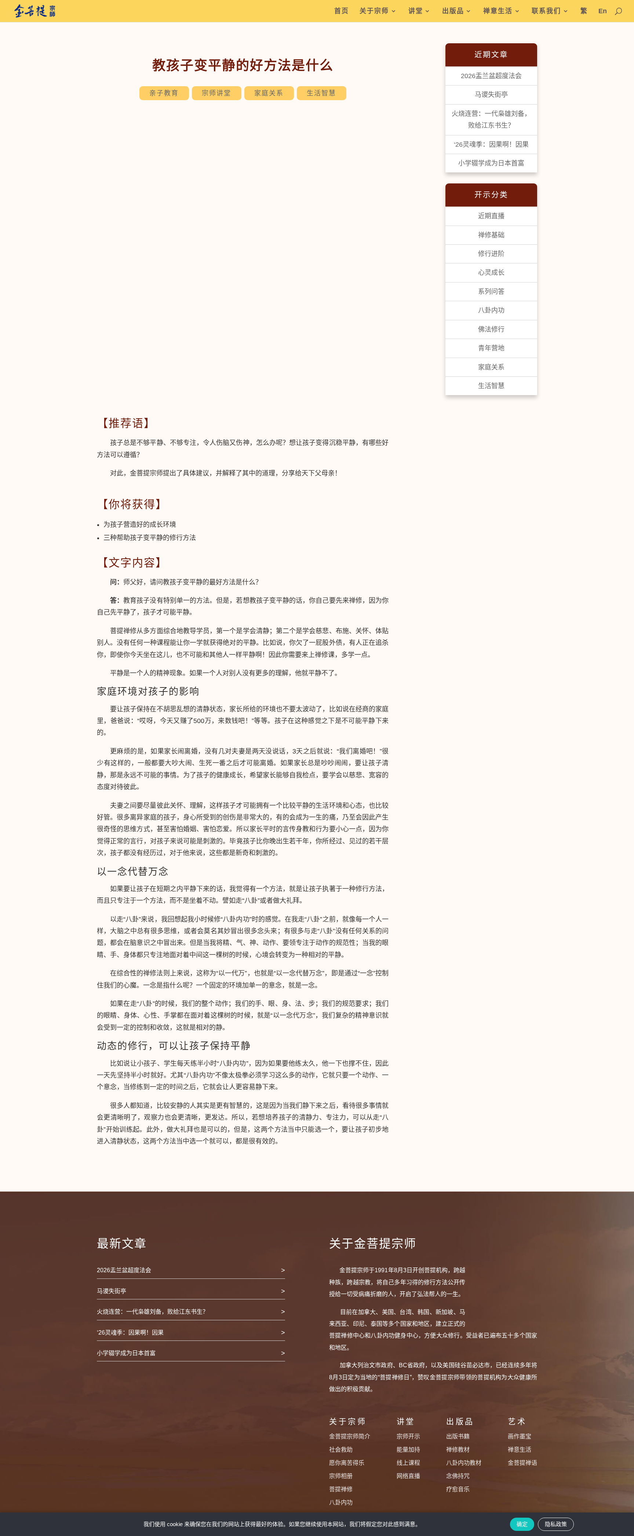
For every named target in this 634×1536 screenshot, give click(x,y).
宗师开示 (408, 1436)
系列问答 (491, 291)
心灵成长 (491, 272)
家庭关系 (269, 93)
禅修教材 (458, 1449)
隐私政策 (556, 1524)
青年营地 (491, 348)
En (602, 11)
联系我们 (546, 11)
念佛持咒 (458, 1476)
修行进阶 (491, 254)
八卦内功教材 (463, 1463)
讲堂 (415, 11)
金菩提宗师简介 (349, 1436)
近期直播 (491, 216)
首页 (341, 11)
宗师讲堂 (217, 93)
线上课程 (408, 1463)
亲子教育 (164, 93)
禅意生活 (498, 11)
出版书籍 (458, 1436)
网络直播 (408, 1476)
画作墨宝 (519, 1436)
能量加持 (408, 1449)
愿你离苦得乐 (346, 1463)
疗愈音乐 (458, 1489)
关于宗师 (374, 11)
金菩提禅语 (522, 1463)
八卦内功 (491, 310)
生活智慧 (321, 93)
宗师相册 (341, 1476)
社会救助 (341, 1449)
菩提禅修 (341, 1489)
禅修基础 (491, 235)
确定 (522, 1524)
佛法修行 (491, 329)
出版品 (453, 11)
